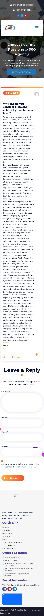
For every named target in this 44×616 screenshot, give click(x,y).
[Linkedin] (14, 589)
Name (4, 417)
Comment (6, 391)
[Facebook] (4, 589)
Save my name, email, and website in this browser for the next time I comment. (20, 465)
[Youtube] (9, 589)
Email (5, 343)
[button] (36, 27)
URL (5, 348)
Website (4, 446)
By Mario (17, 357)
